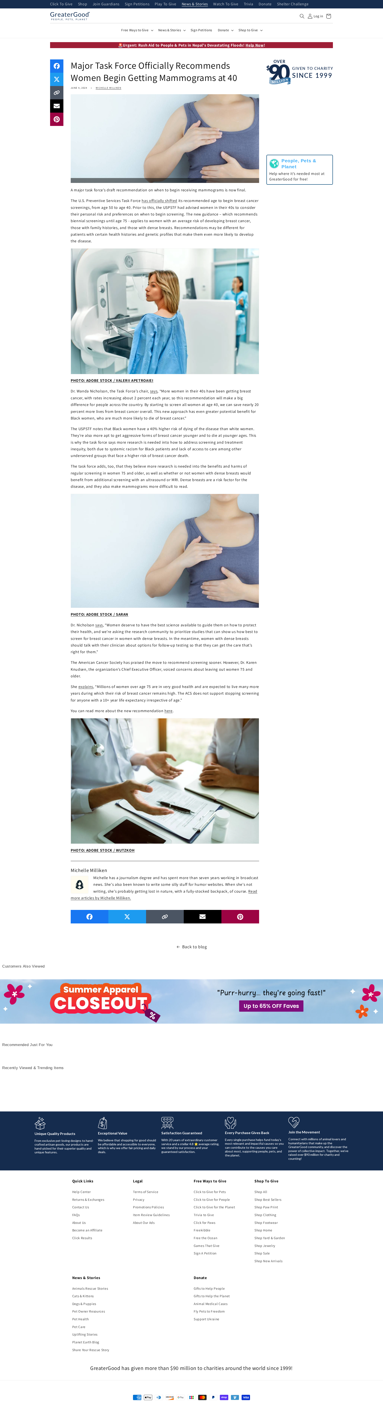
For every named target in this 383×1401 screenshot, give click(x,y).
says (154, 391)
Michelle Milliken (108, 87)
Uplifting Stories (85, 1334)
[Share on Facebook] (56, 66)
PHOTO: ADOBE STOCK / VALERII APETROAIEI (112, 380)
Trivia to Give (204, 1215)
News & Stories (195, 4)
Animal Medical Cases (210, 1303)
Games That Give (207, 1245)
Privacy (139, 1199)
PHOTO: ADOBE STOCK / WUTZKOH (103, 850)
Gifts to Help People (209, 1288)
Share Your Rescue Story (90, 1350)
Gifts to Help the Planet (212, 1296)
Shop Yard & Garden (269, 1238)
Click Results (82, 1238)
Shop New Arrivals (268, 1261)
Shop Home (263, 1230)
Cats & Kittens (83, 1296)
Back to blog (194, 947)
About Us (79, 1222)
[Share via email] (56, 106)
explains (85, 686)
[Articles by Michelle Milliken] (79, 884)
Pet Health (80, 1319)
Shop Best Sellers (267, 1199)
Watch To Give (225, 4)
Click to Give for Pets (210, 1191)
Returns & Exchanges (88, 1199)
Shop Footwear (266, 1222)
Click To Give (61, 4)
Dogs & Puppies (84, 1303)
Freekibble (202, 1230)
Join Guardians (106, 4)
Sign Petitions (137, 4)
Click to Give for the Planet (214, 1207)
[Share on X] (56, 79)
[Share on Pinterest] (56, 119)
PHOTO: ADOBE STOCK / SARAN (99, 614)
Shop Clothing (265, 1215)
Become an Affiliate (87, 1230)
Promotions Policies (148, 1207)
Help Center (81, 1191)
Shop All (260, 1191)
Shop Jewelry (264, 1245)
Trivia (248, 4)
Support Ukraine (206, 1319)
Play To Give (165, 4)
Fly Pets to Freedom (209, 1311)
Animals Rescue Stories (90, 1288)
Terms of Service (145, 1191)
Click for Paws (204, 1222)
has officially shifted (159, 200)
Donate (265, 4)
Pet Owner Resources (88, 1311)
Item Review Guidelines (151, 1215)
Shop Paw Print (266, 1207)
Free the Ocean (205, 1238)
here (168, 710)
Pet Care (79, 1327)
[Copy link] (56, 92)
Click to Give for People (212, 1199)
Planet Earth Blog (85, 1342)
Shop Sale (262, 1253)
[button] (302, 16)
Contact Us (80, 1207)
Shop (82, 4)
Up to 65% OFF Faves (271, 1006)
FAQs (76, 1215)
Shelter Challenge (293, 4)
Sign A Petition (205, 1253)
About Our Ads (144, 1222)
